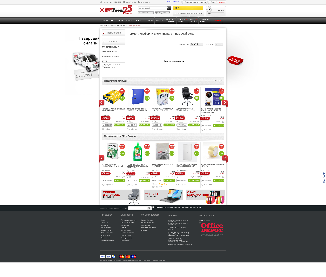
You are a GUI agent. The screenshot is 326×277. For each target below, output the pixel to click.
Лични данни (125, 240)
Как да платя (125, 225)
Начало (105, 2)
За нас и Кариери (147, 220)
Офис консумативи (107, 233)
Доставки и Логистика (128, 222)
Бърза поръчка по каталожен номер (188, 13)
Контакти (144, 230)
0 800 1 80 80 (116, 2)
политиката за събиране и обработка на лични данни (181, 207)
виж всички (218, 81)
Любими (108, 125)
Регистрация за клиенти (128, 220)
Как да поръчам (145, 2)
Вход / (218, 2)
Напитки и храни (106, 227)
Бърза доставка (126, 235)
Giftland (103, 220)
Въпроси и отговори (147, 222)
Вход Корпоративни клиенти (195, 2)
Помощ (123, 227)
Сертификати (145, 225)
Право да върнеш (126, 238)
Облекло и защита (106, 230)
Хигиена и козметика (107, 240)
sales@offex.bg (131, 2)
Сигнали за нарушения (148, 227)
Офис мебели (105, 235)
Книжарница (104, 225)
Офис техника (105, 238)
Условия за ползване (127, 233)
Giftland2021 (104, 222)
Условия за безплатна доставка (187, 8)
